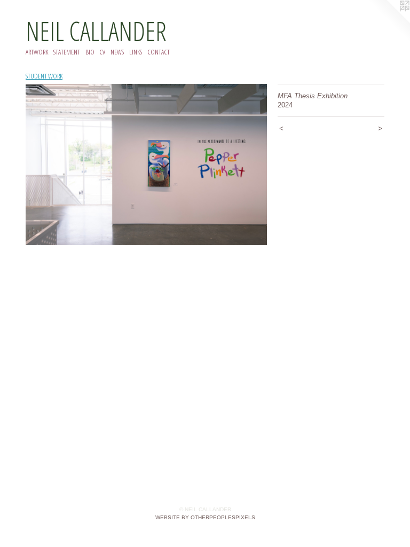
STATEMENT (66, 52)
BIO (89, 52)
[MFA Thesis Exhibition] (146, 164)
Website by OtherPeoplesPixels (205, 517)
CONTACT (158, 52)
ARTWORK (37, 52)
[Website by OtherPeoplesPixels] (388, 21)
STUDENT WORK (44, 76)
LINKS (135, 52)
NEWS (117, 52)
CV (102, 52)
